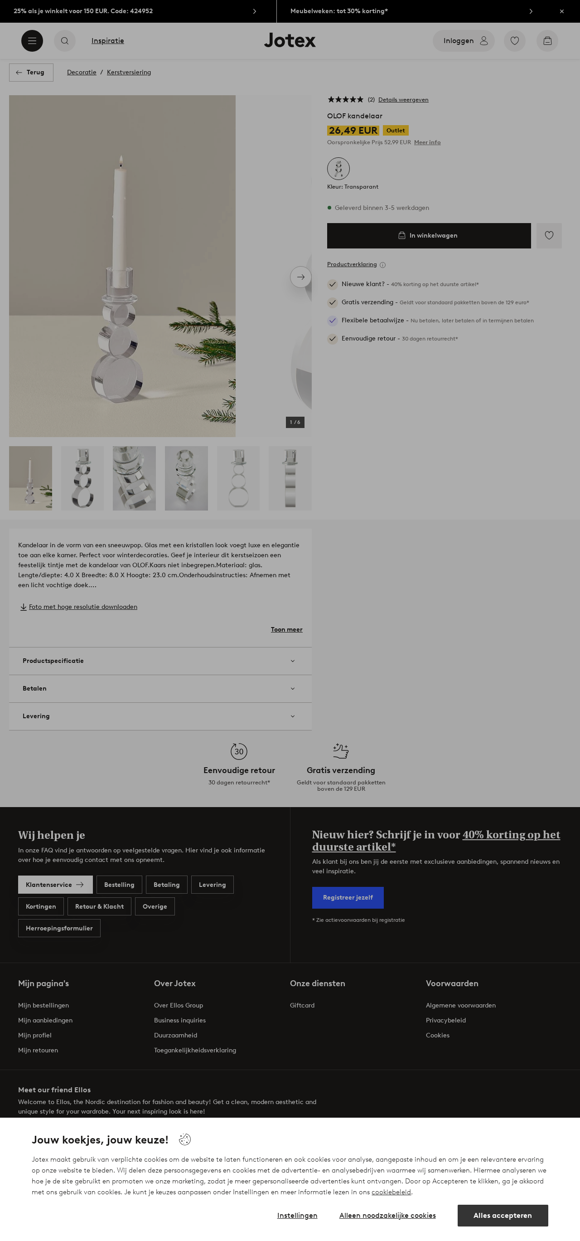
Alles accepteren (503, 1215)
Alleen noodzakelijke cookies (387, 1215)
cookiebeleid (391, 1192)
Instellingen (297, 1215)
